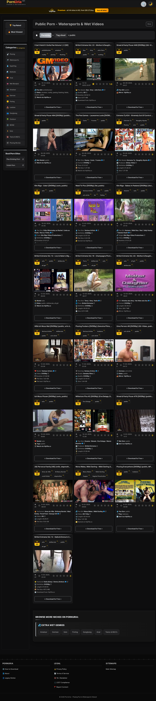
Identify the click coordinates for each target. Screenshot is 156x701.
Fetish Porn (11, 165)
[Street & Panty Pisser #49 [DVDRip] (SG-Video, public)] (135, 69)
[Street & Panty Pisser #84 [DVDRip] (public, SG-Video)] (53, 140)
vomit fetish (46, 476)
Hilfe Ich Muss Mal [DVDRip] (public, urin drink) (52, 326)
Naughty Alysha (141, 120)
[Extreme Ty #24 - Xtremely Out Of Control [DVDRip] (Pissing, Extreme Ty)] (135, 140)
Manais (93, 441)
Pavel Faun (44, 514)
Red (141, 230)
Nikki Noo (135, 230)
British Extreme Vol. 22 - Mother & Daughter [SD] (94, 45)
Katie (96, 301)
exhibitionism (46, 50)
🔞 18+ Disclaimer (60, 678)
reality (44, 55)
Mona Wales (87, 472)
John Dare (101, 50)
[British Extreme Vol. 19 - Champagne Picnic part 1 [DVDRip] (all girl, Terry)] (94, 280)
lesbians (100, 331)
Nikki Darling (100, 472)
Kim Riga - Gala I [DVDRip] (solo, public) (51, 186)
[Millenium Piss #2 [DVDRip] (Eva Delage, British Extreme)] (94, 421)
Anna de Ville (46, 472)
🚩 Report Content (61, 687)
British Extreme (87, 303)
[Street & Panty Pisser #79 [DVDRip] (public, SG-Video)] (135, 421)
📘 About (5, 673)
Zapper (85, 476)
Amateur (43, 632)
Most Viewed (15, 32)
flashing (62, 55)
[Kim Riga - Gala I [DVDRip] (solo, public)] (53, 210)
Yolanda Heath (122, 233)
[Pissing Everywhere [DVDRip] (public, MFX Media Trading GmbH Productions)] (135, 491)
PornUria (45, 35)
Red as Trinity (45, 233)
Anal (98, 632)
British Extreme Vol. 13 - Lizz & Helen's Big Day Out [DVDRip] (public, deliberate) (52, 256)
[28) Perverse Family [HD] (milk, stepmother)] (53, 491)
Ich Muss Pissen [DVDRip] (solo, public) (51, 396)
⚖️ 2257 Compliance (62, 682)
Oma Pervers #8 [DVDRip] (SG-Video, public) (135, 326)
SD (84, 92)
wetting (100, 55)
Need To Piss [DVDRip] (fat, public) (90, 186)
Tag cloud (60, 35)
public (85, 55)
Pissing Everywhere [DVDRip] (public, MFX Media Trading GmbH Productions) (135, 467)
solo (134, 125)
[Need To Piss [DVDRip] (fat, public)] (94, 210)
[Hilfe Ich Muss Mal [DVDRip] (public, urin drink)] (53, 350)
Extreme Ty (128, 120)
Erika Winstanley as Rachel (53, 230)
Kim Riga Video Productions (51, 235)
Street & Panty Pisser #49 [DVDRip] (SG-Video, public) (135, 45)
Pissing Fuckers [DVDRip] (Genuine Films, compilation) (94, 326)
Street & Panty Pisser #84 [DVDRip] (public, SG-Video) (52, 115)
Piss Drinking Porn (13, 159)
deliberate (61, 261)
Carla (85, 120)
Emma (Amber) (59, 582)
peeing (53, 55)
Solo (65, 632)
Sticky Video (130, 163)
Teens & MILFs (111, 632)
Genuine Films (88, 373)
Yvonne (93, 120)
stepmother (58, 476)
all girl (44, 265)
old (93, 55)
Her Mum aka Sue (141, 301)
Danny (87, 160)
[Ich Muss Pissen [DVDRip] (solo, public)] (53, 421)
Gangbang (87, 632)
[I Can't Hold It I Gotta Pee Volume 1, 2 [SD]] (53, 69)
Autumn (126, 191)
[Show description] (39, 84)
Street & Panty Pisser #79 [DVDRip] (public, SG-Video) (135, 396)
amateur (58, 50)
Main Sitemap (111, 669)
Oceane (87, 441)
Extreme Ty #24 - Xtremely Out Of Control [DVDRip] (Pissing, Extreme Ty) (135, 115)
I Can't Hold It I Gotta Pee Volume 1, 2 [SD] (51, 45)
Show (149, 24)
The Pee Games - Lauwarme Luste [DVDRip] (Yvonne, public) (94, 115)
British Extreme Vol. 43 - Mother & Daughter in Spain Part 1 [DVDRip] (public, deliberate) (135, 256)
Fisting (75, 632)
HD (43, 516)
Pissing (126, 125)
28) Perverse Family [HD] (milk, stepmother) (52, 467)
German (55, 632)
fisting (102, 195)
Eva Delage (87, 401)
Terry (85, 261)
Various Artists (88, 191)
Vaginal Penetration (99, 476)
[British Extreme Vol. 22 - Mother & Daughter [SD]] (94, 69)
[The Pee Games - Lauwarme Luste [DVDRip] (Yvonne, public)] (94, 140)
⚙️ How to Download (10, 669)
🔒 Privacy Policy (60, 669)
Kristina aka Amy (128, 301)
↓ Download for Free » (52, 107)
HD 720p (86, 514)
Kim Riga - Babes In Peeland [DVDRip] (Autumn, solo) (135, 186)
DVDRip (86, 163)
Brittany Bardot (60, 472)
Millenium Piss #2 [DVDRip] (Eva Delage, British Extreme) (94, 396)
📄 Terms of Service (61, 673)
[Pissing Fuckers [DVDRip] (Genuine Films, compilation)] (94, 350)
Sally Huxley (148, 230)
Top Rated (15, 25)
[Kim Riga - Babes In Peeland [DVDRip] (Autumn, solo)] (135, 210)
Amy (91, 50)
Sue (84, 50)
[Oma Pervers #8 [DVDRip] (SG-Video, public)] (135, 350)
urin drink (86, 195)
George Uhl (53, 514)
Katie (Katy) (48, 582)
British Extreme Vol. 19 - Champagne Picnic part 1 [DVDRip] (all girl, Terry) (94, 256)
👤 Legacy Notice (8, 678)
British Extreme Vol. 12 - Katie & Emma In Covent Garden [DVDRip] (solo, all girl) (52, 537)
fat (95, 195)
